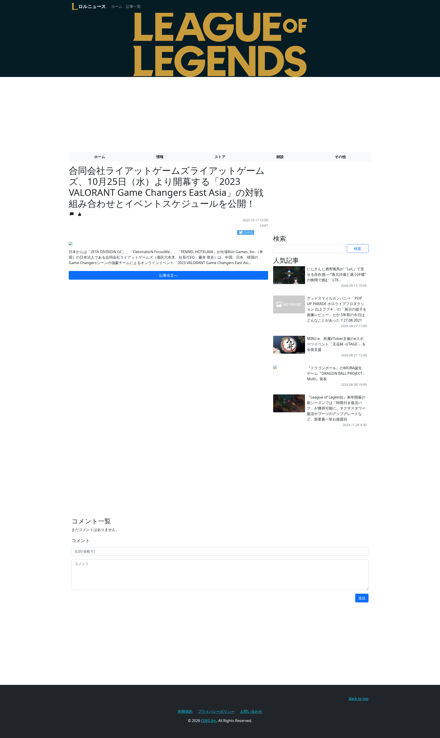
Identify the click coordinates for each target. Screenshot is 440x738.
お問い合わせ (251, 711)
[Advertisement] (220, 113)
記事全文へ (168, 275)
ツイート (249, 232)
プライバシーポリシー (216, 711)
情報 (160, 156)
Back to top (358, 698)
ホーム (116, 6)
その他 (340, 156)
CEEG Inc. (209, 720)
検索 (357, 248)
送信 (362, 598)
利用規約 (185, 711)
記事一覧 (133, 6)
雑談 (280, 156)
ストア (220, 156)
